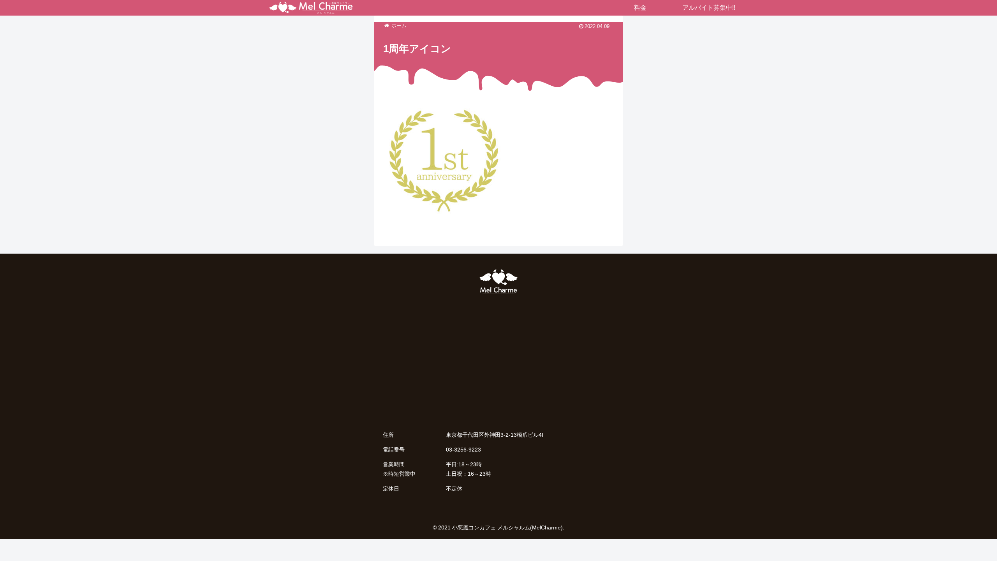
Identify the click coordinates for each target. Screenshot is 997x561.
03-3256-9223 (463, 450)
